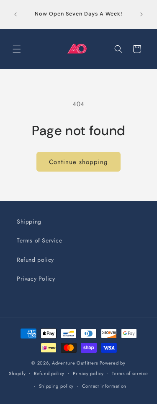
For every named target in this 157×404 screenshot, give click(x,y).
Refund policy (35, 259)
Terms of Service (39, 240)
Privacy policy (88, 373)
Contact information (104, 386)
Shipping (29, 221)
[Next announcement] (141, 14)
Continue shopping (78, 162)
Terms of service (130, 373)
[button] (17, 49)
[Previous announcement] (15, 14)
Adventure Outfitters (75, 363)
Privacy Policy (36, 278)
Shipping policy (56, 386)
